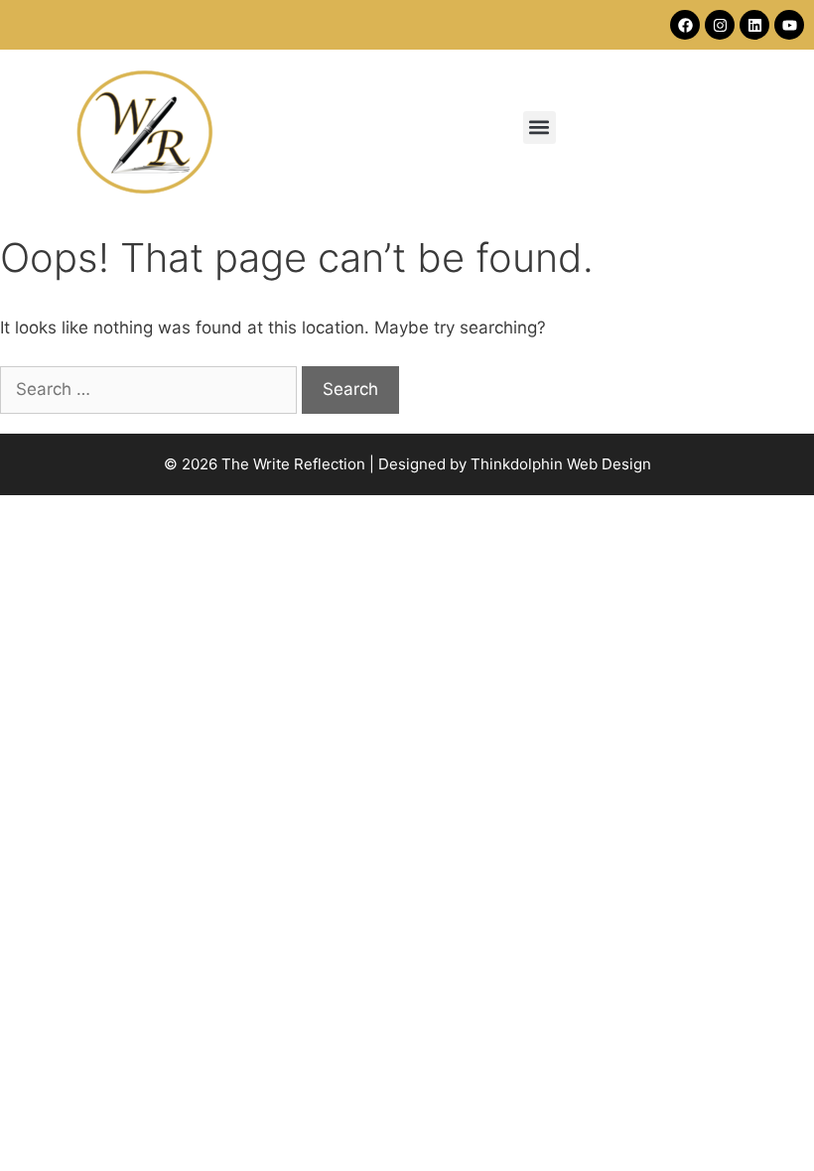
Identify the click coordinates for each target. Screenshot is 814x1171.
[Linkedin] (754, 25)
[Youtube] (789, 25)
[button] (539, 127)
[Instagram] (720, 25)
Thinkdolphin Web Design (561, 464)
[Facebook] (685, 25)
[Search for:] (151, 389)
